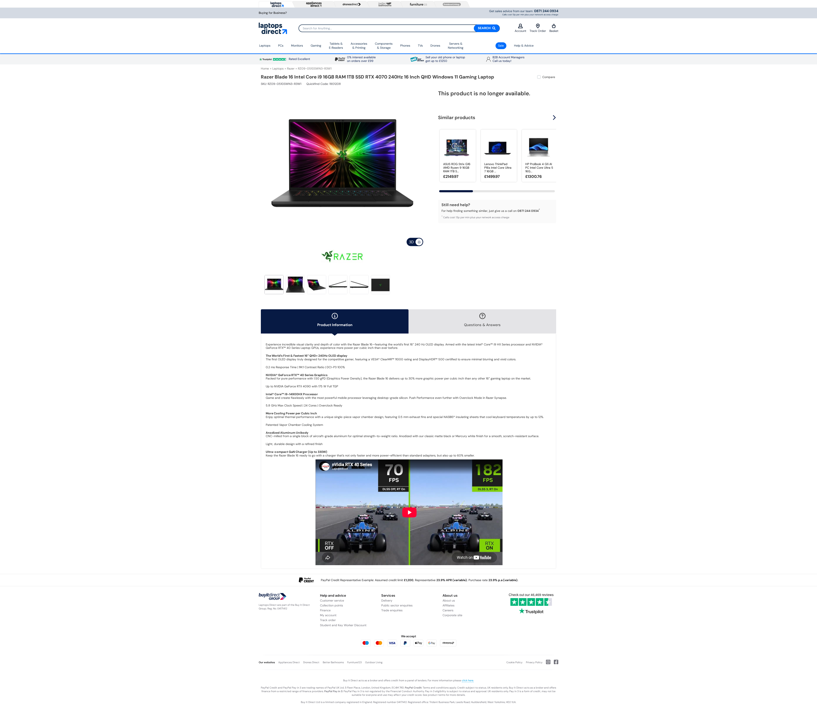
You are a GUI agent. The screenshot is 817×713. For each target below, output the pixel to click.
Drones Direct (311, 662)
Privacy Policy (534, 662)
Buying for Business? (273, 13)
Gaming (316, 45)
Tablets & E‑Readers (336, 46)
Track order (328, 620)
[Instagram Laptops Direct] (546, 663)
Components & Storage (384, 46)
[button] (420, 163)
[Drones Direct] (350, 4)
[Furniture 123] (417, 4)
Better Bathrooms (333, 662)
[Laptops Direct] (276, 4)
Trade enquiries (392, 610)
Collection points (331, 605)
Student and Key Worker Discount (343, 625)
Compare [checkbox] (548, 77)
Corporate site (452, 615)
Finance (325, 610)
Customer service (332, 600)
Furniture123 (354, 662)
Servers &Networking (455, 46)
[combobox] (399, 28)
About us (449, 600)
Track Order (538, 31)
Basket (553, 31)
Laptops (264, 45)
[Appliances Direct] (313, 4)
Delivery (386, 600)
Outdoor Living (374, 662)
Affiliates (448, 605)
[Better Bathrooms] (384, 4)
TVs (420, 45)
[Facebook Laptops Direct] (554, 663)
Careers (448, 610)
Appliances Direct (289, 662)
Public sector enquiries (397, 605)
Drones (435, 45)
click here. (468, 680)
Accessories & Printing (359, 46)
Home (265, 68)
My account (328, 615)
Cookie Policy (514, 662)
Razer (290, 68)
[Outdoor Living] (450, 4)
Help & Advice (524, 45)
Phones (405, 45)
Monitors (297, 45)
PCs (280, 45)
